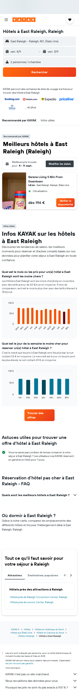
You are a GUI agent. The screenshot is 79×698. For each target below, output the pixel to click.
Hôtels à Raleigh (26, 636)
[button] (6, 20)
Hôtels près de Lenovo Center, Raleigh (31, 602)
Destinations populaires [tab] (43, 575)
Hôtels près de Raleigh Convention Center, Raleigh (38, 597)
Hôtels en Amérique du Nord (49, 629)
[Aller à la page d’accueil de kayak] (23, 19)
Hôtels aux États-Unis (21, 632)
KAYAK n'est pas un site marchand (27, 674)
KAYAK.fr (15, 629)
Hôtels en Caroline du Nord (50, 632)
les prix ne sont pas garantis (19, 663)
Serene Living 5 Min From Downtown (45, 179)
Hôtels (27, 629)
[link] (39, 415)
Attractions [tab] (15, 575)
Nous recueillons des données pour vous (32, 681)
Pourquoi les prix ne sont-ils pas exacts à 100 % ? (37, 687)
